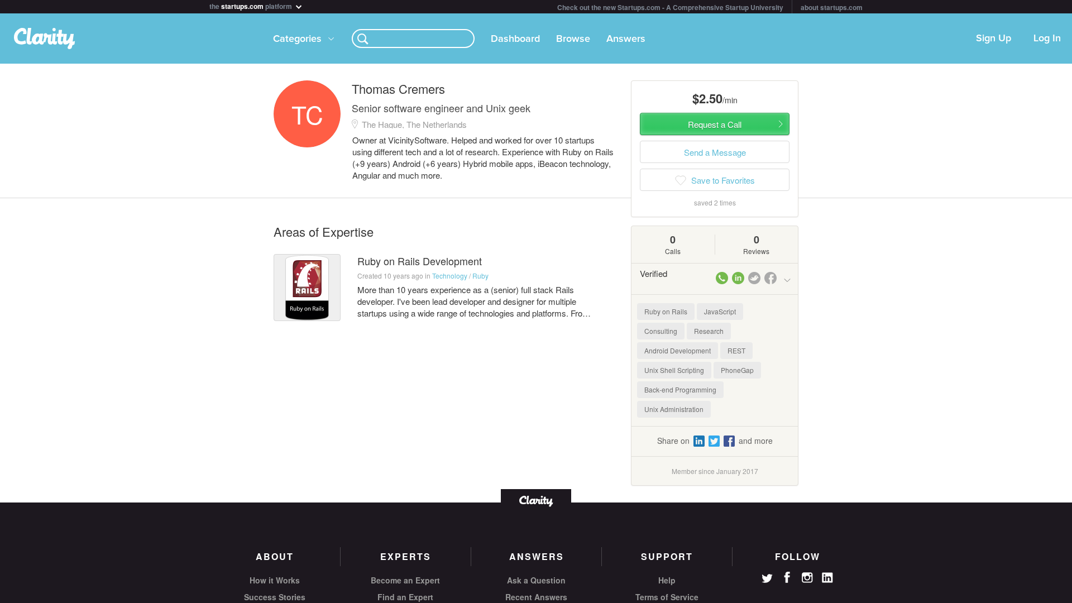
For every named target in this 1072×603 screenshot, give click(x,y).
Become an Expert (405, 580)
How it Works (275, 580)
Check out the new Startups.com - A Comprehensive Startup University (670, 7)
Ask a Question (536, 580)
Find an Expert (405, 596)
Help (667, 580)
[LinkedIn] (827, 577)
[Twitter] (767, 579)
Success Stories (274, 596)
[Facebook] (787, 577)
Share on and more (715, 440)
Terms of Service (666, 596)
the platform (251, 5)
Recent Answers (536, 596)
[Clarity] (536, 500)
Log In (1047, 39)
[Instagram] (807, 577)
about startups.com (832, 7)
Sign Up (993, 39)
